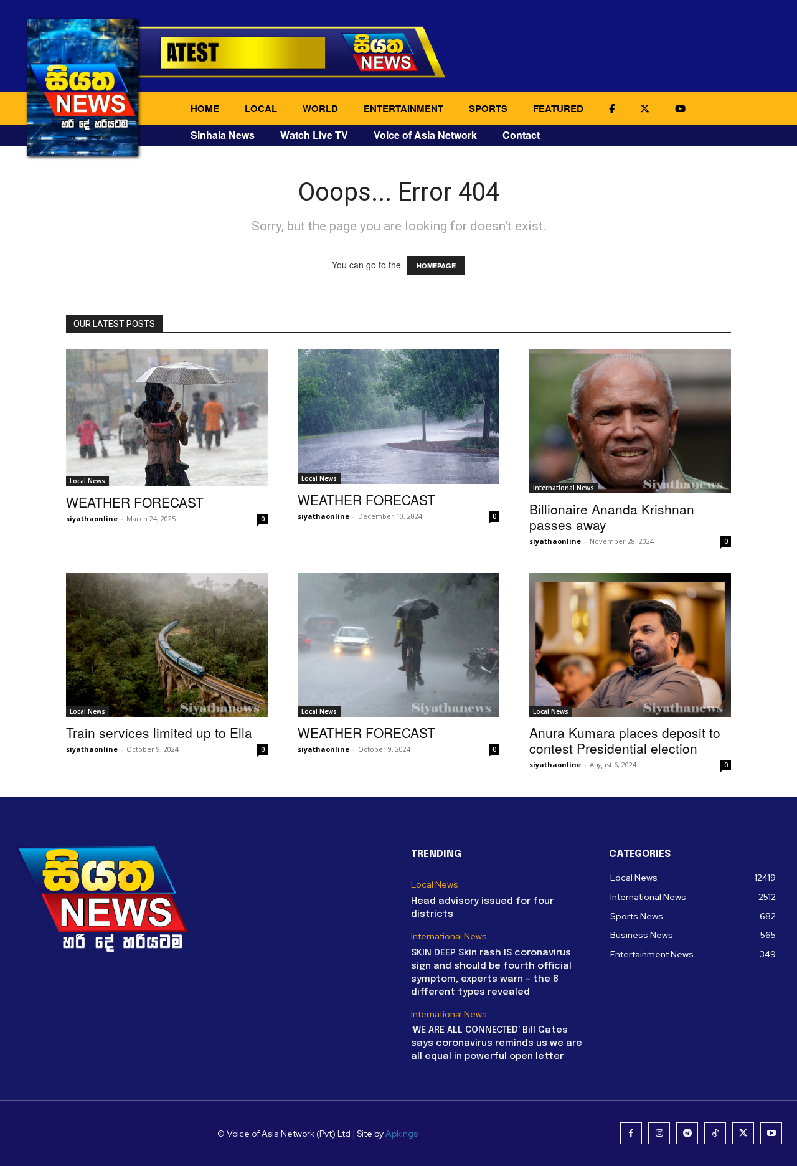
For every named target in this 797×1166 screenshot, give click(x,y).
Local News (87, 480)
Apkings (401, 1133)
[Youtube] (771, 1133)
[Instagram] (659, 1133)
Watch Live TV (314, 135)
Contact (521, 135)
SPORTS (488, 108)
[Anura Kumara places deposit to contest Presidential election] (630, 645)
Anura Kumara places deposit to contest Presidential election (624, 740)
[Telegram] (687, 1133)
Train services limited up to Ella (159, 732)
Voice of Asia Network (425, 135)
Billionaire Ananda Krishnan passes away (611, 517)
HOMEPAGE (436, 265)
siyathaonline (92, 518)
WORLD (320, 108)
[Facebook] (631, 1133)
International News (563, 487)
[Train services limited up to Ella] (167, 645)
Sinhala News (223, 135)
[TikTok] (715, 1133)
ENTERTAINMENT (403, 108)
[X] (743, 1133)
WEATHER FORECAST (135, 502)
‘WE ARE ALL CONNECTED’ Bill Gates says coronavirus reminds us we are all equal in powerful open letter (496, 1043)
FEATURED (558, 108)
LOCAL (261, 108)
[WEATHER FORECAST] (167, 417)
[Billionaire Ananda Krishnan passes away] (630, 421)
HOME (205, 108)
